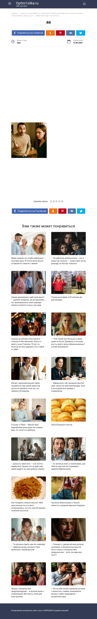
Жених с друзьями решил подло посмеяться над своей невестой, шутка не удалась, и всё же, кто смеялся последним (25, 387)
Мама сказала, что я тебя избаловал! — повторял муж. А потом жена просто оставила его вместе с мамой (28, 261)
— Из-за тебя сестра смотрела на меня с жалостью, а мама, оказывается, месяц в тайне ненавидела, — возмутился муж (68, 592)
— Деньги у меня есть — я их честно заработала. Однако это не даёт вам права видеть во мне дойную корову (27, 466)
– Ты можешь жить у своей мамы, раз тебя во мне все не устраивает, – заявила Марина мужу (68, 466)
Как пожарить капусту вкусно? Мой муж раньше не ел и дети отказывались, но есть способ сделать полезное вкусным (28, 507)
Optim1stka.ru (27, 3)
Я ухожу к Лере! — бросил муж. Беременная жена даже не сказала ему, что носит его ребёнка (26, 427)
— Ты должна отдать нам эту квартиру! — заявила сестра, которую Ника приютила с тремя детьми (28, 547)
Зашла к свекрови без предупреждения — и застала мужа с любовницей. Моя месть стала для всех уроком (27, 592)
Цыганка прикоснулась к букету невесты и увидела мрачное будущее (68, 504)
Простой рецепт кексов (61, 425)
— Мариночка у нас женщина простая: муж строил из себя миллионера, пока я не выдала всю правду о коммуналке (68, 387)
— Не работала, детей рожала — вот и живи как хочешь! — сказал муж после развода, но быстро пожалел (68, 261)
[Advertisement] (48, 67)
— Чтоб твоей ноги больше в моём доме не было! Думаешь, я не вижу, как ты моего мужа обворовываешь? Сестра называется (68, 343)
